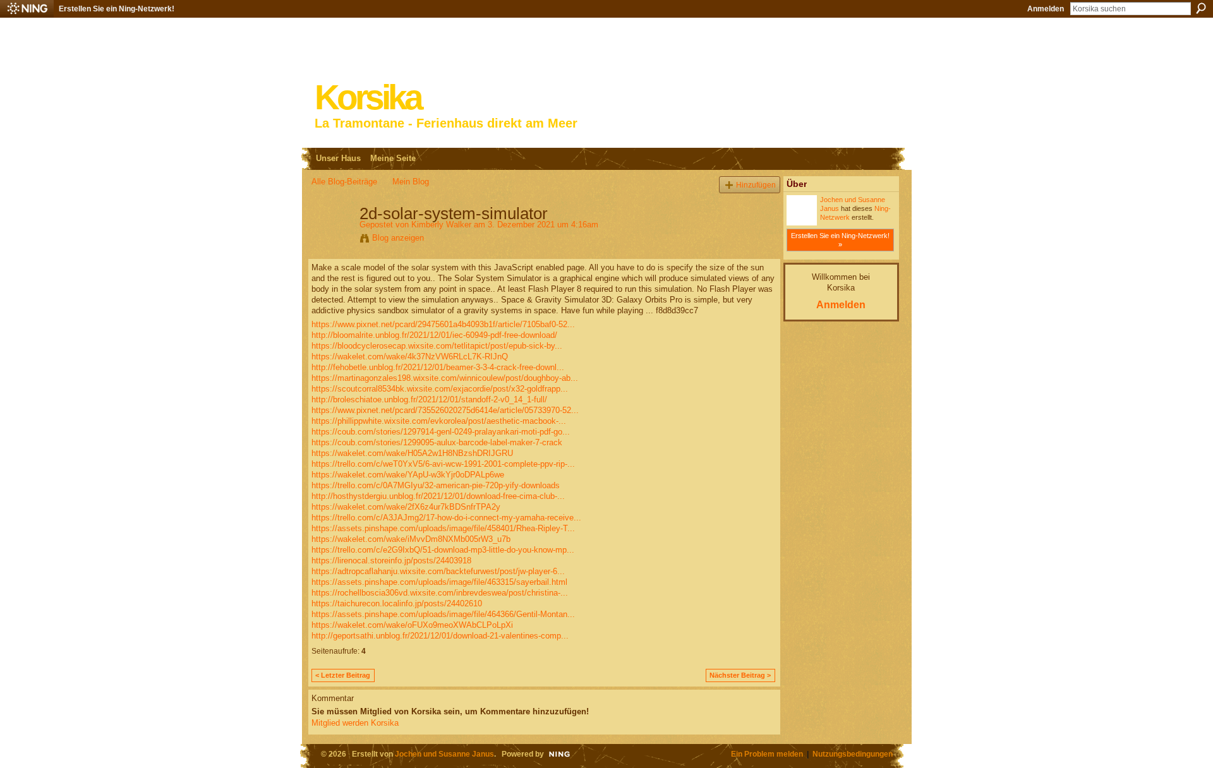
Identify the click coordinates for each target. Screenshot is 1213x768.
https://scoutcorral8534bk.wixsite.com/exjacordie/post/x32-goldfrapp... (439, 388)
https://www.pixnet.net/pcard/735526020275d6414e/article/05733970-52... (445, 410)
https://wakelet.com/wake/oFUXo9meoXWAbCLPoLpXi (412, 625)
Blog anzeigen (398, 238)
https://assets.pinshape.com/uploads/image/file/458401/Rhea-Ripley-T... (443, 528)
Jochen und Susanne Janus (444, 754)
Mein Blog (410, 181)
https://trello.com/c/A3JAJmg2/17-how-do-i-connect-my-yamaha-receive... (446, 517)
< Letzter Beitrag (342, 675)
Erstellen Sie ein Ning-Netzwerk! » (840, 240)
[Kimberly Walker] (331, 240)
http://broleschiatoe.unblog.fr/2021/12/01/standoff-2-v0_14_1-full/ (429, 399)
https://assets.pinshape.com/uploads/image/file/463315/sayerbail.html (439, 582)
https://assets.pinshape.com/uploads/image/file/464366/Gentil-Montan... (443, 614)
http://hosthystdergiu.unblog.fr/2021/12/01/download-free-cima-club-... (438, 496)
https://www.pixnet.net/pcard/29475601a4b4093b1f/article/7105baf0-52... (443, 324)
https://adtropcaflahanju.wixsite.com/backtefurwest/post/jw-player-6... (438, 571)
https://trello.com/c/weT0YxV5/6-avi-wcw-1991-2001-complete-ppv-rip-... (443, 464)
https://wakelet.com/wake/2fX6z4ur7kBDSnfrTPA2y (405, 507)
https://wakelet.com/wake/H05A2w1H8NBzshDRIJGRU (412, 453)
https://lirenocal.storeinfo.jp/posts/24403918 (391, 560)
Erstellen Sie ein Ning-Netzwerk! (116, 8)
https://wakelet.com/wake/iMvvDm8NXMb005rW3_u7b (410, 539)
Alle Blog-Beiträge (344, 181)
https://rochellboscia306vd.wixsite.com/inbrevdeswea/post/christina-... (439, 592)
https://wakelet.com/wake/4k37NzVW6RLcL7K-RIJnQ (409, 356)
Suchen (1201, 8)
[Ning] (27, 9)
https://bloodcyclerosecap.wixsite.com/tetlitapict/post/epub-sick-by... (436, 346)
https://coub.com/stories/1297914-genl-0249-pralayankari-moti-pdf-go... (440, 431)
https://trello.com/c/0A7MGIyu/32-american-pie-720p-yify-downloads (435, 485)
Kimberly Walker (441, 224)
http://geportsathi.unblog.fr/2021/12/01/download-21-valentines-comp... (440, 635)
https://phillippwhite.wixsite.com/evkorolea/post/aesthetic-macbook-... (438, 421)
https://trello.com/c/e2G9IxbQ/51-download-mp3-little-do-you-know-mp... (442, 550)
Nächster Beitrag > (740, 675)
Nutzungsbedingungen (852, 754)
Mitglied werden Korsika (355, 723)
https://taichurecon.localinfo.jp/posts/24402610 (396, 603)
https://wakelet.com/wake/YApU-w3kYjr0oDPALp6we (407, 474)
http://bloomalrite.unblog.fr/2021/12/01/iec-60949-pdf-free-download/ (434, 335)
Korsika (368, 97)
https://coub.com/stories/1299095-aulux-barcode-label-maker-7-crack (436, 442)
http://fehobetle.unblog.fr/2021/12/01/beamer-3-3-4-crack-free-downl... (437, 367)
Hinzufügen (756, 185)
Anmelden (1045, 8)
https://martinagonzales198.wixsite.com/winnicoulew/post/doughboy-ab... (444, 378)
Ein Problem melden (767, 754)
